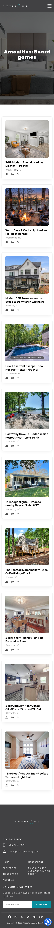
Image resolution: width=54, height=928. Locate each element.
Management (35, 862)
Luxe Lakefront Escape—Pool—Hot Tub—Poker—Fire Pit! (25, 367)
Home (6, 862)
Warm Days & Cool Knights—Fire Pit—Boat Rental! (26, 231)
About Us (8, 880)
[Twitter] (22, 916)
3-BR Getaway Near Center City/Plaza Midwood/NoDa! (23, 707)
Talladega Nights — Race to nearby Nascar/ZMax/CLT (23, 503)
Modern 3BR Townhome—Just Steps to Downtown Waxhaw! (24, 299)
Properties (9, 868)
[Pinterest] (28, 916)
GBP (41, 917)
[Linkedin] (34, 916)
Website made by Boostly (34, 923)
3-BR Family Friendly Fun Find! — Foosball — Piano (26, 639)
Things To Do (10, 874)
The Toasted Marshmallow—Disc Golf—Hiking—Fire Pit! (26, 571)
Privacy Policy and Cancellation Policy (39, 871)
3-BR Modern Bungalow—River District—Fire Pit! (25, 164)
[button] (9, 916)
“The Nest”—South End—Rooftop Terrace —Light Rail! (26, 775)
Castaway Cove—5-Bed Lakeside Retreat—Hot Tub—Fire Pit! (26, 435)
